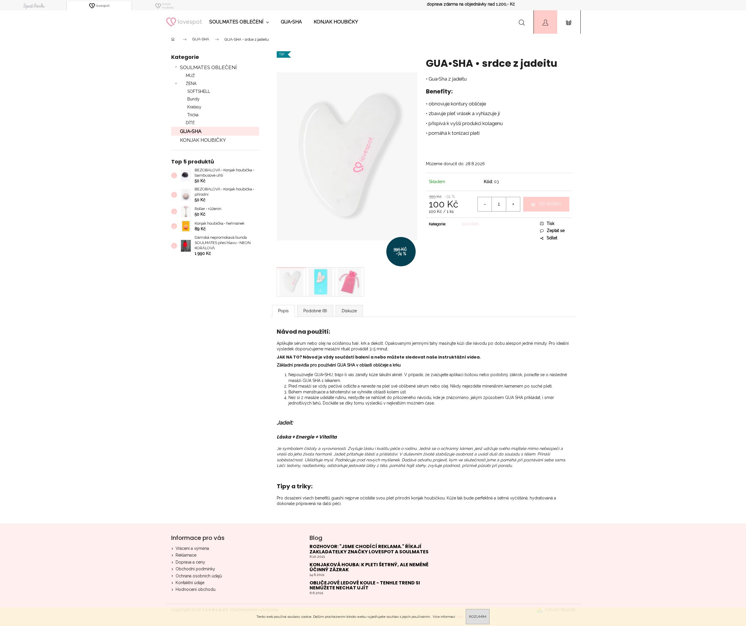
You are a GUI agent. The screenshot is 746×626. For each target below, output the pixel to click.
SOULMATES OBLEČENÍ (208, 67)
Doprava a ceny (190, 562)
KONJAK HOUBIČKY (203, 140)
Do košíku (550, 204)
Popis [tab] (283, 310)
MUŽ (190, 75)
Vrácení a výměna (192, 548)
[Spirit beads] (34, 5)
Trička (192, 114)
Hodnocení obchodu (195, 589)
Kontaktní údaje (190, 582)
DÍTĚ (190, 122)
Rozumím (477, 617)
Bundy (193, 99)
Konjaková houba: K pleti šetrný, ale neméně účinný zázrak (369, 567)
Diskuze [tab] (349, 310)
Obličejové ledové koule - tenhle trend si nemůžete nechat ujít (365, 585)
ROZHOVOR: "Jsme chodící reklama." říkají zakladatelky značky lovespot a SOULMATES (369, 549)
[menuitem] (239, 22)
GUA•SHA (190, 131)
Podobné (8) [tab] (315, 310)
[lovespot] (99, 5)
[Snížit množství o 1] (485, 204)
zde (459, 617)
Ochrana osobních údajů (199, 576)
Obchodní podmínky (195, 569)
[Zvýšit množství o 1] (513, 204)
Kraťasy (194, 107)
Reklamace (186, 555)
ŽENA (191, 83)
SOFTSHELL (198, 91)
